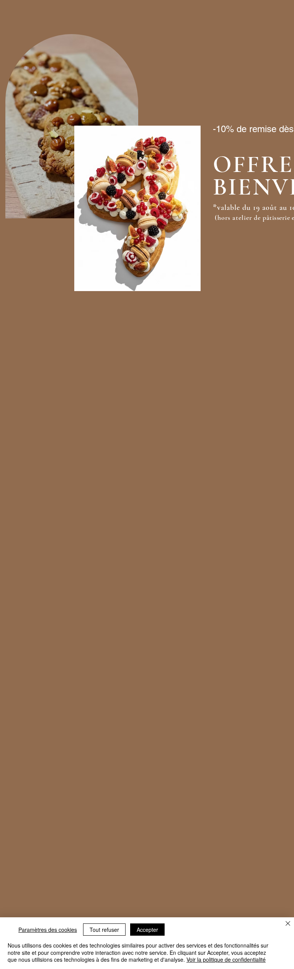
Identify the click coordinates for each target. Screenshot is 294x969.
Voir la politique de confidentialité (226, 959)
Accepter (147, 929)
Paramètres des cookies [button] (47, 929)
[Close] (287, 924)
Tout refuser (104, 929)
